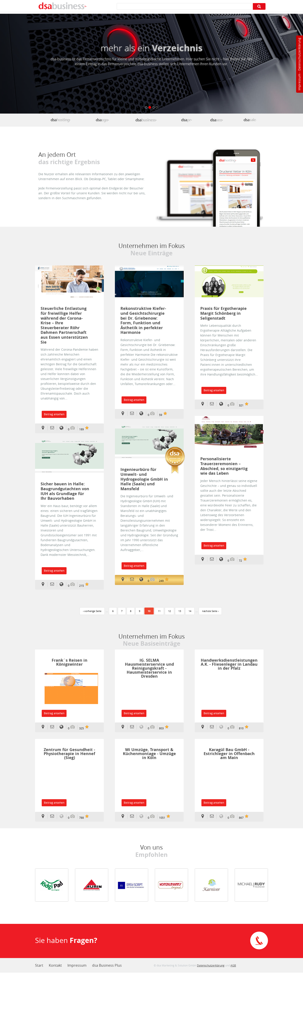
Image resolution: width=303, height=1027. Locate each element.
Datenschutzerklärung (299, 54)
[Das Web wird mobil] (102, 120)
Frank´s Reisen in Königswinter (69, 662)
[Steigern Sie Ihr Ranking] (216, 120)
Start (39, 965)
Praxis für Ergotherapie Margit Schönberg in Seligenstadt (223, 313)
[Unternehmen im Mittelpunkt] (186, 120)
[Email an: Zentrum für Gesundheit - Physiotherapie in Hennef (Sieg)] (53, 816)
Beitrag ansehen (54, 414)
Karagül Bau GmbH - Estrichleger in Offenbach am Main (229, 753)
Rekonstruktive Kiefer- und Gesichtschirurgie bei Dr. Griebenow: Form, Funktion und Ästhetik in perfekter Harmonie (143, 320)
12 (169, 611)
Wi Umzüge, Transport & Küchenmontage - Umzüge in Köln (149, 753)
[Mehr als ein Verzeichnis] (146, 120)
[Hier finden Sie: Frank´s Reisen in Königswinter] (44, 727)
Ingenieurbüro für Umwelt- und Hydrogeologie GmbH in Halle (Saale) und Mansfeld (144, 479)
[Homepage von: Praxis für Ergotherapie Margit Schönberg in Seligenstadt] (222, 404)
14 (190, 611)
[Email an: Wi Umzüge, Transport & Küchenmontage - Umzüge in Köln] (133, 816)
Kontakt (55, 965)
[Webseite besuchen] (69, 691)
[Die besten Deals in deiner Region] (250, 120)
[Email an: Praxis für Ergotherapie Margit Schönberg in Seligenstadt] (213, 404)
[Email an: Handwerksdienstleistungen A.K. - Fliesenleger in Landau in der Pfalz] (213, 727)
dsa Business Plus (107, 965)
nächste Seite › (210, 611)
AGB (233, 965)
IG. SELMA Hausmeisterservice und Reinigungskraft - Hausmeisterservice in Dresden (149, 668)
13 (179, 611)
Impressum (299, 82)
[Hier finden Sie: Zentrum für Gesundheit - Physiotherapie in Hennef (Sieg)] (44, 816)
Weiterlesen (69, 281)
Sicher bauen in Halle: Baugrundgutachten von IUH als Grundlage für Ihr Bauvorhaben (65, 491)
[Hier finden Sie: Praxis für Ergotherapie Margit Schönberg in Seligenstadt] (204, 404)
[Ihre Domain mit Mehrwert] (60, 120)
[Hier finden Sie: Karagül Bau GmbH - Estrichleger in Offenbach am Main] (204, 816)
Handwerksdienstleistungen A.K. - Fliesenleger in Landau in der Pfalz (229, 664)
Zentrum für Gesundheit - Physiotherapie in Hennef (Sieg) (69, 753)
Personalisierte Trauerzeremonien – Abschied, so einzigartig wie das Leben (224, 466)
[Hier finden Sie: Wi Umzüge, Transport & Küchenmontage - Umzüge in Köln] (124, 816)
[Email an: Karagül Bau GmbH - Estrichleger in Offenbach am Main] (213, 816)
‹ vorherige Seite (92, 611)
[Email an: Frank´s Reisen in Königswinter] (53, 727)
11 (159, 611)
